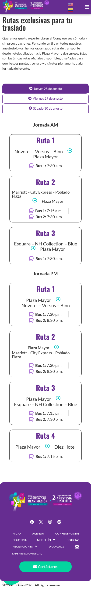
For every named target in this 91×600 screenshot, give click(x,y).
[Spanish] (71, 9)
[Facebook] (32, 522)
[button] (87, 7)
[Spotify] (59, 522)
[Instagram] (50, 522)
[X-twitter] (41, 522)
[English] (71, 4)
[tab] (45, 89)
